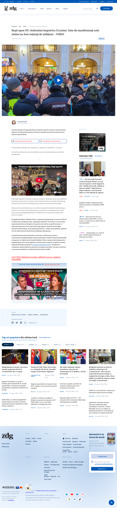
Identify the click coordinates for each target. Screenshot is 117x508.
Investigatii (32, 9)
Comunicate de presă (35, 376)
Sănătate (75, 438)
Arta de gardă (67, 447)
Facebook (77, 494)
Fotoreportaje (54, 465)
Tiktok (80, 499)
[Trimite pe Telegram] (21, 323)
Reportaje (54, 462)
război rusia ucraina (19, 315)
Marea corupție (79, 462)
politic (70, 452)
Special (49, 9)
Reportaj (53, 476)
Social (86, 210)
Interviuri (47, 467)
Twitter (75, 499)
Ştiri (22, 9)
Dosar (71, 462)
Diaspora (75, 441)
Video (42, 9)
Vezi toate (98, 156)
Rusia (20, 344)
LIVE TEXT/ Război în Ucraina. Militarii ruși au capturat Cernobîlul (36, 258)
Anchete (46, 476)
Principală (14, 26)
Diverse (28, 444)
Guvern (8, 344)
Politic (81, 226)
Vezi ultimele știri (44, 337)
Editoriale (82, 441)
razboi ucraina (33, 315)
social (75, 452)
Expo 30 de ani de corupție (49, 471)
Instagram (82, 494)
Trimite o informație (84, 1)
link (83, 148)
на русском (110, 1)
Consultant (66, 450)
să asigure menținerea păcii (42, 245)
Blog (57, 9)
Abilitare (46, 462)
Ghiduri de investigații (70, 467)
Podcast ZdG (67, 441)
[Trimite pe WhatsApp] (25, 323)
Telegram (67, 494)
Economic (5, 393)
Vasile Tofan (71, 344)
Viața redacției (67, 444)
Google (69, 499)
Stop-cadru (47, 479)
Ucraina (33, 344)
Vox (59, 476)
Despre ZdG (94, 1)
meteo (57, 344)
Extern (24, 26)
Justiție (87, 196)
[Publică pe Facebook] (13, 323)
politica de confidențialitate (104, 464)
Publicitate (5, 446)
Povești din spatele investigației (73, 465)
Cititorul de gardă (78, 447)
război (45, 344)
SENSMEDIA (11, 500)
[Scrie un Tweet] (17, 323)
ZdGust (65, 9)
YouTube (72, 494)
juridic (65, 452)
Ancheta (65, 462)
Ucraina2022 (44, 315)
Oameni (46, 465)
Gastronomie (77, 444)
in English (102, 1)
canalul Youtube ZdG (52, 264)
